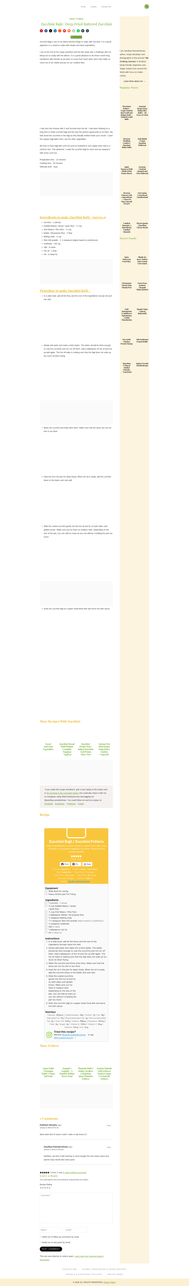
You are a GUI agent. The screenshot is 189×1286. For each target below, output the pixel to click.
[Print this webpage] (73, 30)
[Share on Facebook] (46, 30)
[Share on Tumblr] (87, 30)
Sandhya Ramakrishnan (79, 881)
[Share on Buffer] (82, 30)
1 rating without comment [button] (74, 1172)
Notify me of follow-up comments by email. (60, 1237)
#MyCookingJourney (63, 1038)
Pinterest (72, 804)
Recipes (93, 6)
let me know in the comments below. (63, 793)
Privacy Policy (109, 1282)
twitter (81, 804)
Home (83, 6)
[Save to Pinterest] (41, 30)
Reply (109, 1125)
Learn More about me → (134, 81)
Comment (46, 1195)
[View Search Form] (146, 6)
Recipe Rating (46, 1184)
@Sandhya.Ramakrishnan (74, 1035)
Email (69, 1230)
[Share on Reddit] (59, 30)
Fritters (80, 18)
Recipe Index (115, 1274)
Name (44, 1230)
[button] (72, 856)
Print (66, 864)
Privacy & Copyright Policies (84, 1274)
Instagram (60, 804)
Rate (88, 864)
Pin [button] (76, 864)
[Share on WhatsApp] (78, 30)
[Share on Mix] (69, 30)
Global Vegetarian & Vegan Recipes (104, 1269)
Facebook (48, 804)
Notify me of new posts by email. (56, 1242)
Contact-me (106, 6)
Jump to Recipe (77, 37)
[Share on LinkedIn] (55, 30)
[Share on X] (50, 30)
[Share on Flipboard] (64, 30)
